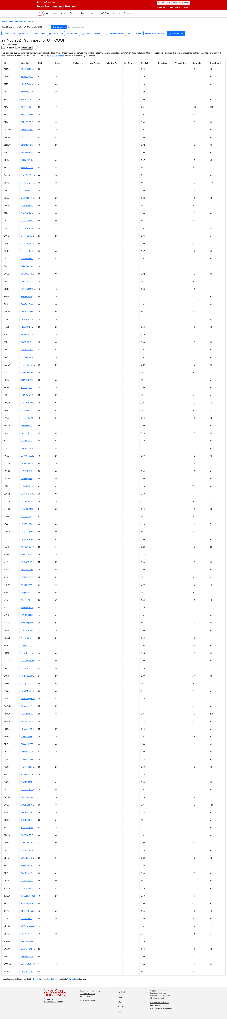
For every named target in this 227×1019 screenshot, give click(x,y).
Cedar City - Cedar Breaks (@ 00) (35, 182)
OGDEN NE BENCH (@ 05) (33, 668)
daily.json (55, 979)
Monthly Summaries (93, 33)
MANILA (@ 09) (27, 546)
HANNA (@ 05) (27, 372)
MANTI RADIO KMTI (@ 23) (33, 554)
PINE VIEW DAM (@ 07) (31, 675)
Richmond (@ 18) (28, 766)
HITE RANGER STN (30, 395)
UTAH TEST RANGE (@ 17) (33, 918)
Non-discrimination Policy (159, 1002)
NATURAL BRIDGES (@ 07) (33, 630)
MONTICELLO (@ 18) (30, 137)
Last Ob (24, 33)
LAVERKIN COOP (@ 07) (32, 471)
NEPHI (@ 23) (27, 645)
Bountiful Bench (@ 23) (31, 114)
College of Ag (49, 999)
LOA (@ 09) (26, 516)
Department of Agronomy (53, 1002)
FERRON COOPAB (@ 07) (32, 319)
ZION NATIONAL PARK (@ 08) (34, 971)
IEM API (36, 979)
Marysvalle (25, 592)
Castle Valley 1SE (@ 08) (31, 220)
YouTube (120, 1007)
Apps (55, 13)
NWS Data (104, 13)
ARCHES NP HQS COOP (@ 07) (35, 99)
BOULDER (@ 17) (29, 152)
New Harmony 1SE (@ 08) (32, 653)
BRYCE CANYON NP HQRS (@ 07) (36, 167)
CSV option (72, 979)
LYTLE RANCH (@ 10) (30, 539)
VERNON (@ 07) (28, 933)
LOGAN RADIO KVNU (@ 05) (33, 455)
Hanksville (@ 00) (28, 418)
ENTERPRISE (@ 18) (30, 296)
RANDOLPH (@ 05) (29, 759)
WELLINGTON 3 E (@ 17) (32, 956)
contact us (161, 7)
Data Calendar (177, 33)
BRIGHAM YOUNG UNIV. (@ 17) (35, 744)
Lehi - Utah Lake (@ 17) (31, 486)
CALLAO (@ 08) (28, 175)
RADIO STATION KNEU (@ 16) (34, 782)
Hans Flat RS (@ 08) (30, 364)
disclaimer (175, 7)
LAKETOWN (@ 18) (29, 509)
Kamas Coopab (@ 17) (30, 433)
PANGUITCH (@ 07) (29, 691)
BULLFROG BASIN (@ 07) (32, 122)
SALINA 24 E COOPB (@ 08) (33, 873)
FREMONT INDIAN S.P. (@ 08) (34, 334)
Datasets (73, 13)
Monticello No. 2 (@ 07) (31, 607)
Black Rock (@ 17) (29, 144)
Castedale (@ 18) (28, 228)
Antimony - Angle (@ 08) (31, 91)
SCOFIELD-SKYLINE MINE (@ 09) (36, 804)
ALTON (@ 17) (27, 76)
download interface (56, 55)
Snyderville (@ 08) (29, 706)
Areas (63, 13)
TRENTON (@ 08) (28, 911)
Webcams (128, 13)
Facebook (121, 992)
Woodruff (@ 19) (28, 964)
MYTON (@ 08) (27, 622)
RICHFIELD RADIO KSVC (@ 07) (35, 774)
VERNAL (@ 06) (28, 926)
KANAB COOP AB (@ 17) (32, 440)
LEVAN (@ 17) (27, 501)
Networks (92, 13)
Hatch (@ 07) (26, 387)
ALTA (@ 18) (26, 106)
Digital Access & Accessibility (161, 1008)
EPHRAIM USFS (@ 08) (31, 289)
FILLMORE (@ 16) (29, 326)
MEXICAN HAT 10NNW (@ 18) (34, 615)
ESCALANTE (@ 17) (30, 273)
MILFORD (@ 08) (28, 562)
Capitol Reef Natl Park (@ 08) (33, 888)
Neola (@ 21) (26, 638)
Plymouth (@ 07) (28, 729)
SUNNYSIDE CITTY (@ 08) (32, 865)
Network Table (57, 33)
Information (10, 33)
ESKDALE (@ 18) (28, 304)
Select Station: (7, 26)
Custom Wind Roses (156, 33)
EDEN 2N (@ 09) (28, 281)
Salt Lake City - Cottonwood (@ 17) (36, 402)
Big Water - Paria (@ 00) (31, 751)
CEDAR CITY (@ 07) (30, 198)
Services (116, 13)
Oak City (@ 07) (27, 660)
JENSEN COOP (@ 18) (31, 425)
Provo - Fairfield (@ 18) (30, 311)
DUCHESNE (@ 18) (29, 258)
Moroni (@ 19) (27, 584)
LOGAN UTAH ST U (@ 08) (32, 524)
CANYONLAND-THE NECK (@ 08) (36, 213)
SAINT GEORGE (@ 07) (31, 827)
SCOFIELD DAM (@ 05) (31, 820)
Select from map (78, 27)
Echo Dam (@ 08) (28, 266)
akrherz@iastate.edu (87, 1000)
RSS (119, 1012)
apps (186, 7)
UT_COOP (28, 21)
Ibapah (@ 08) (27, 478)
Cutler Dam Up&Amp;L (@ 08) (33, 235)
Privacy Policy (155, 1005)
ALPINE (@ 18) (27, 84)
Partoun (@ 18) (27, 903)
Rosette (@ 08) (27, 789)
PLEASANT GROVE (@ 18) (33, 721)
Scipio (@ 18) (27, 812)
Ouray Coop (26, 683)
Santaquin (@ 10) (28, 850)
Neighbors (73, 33)
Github (120, 1002)
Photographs (39, 33)
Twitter (120, 997)
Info (82, 13)
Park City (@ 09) (28, 698)
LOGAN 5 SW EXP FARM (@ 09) (35, 493)
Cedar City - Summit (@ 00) (32, 880)
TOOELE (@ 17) (28, 895)
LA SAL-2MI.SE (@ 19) (30, 463)
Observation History (116, 33)
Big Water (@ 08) (28, 129)
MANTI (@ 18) (27, 600)
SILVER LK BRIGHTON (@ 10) (34, 713)
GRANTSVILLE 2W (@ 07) (32, 349)
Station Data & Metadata (11, 21)
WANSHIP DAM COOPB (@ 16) (34, 941)
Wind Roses (136, 33)
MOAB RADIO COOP (30, 577)
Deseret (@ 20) (27, 243)
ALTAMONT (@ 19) (29, 69)
